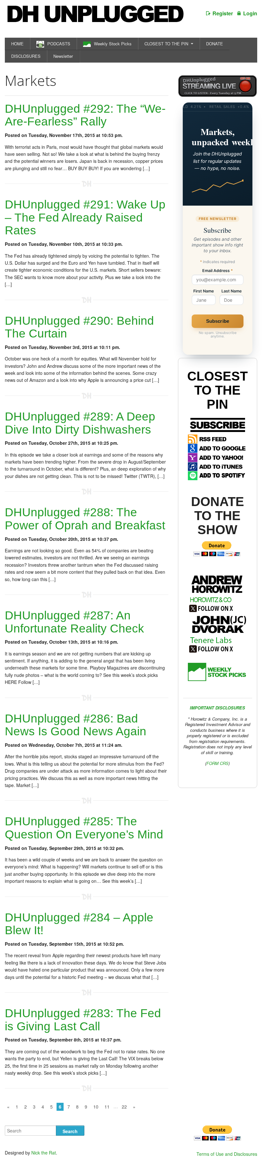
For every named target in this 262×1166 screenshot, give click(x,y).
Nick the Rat (43, 1152)
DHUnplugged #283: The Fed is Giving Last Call (83, 1020)
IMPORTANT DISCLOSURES (217, 708)
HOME (17, 44)
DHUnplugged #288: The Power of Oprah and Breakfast (85, 519)
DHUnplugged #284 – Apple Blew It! (79, 924)
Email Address (217, 271)
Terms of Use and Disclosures (226, 1154)
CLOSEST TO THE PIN (166, 44)
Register (222, 13)
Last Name (231, 291)
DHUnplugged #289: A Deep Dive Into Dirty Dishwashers (80, 423)
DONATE (214, 44)
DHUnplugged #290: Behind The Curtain (79, 327)
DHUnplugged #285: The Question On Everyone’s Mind (84, 828)
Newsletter (63, 56)
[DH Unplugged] (95, 17)
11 (107, 1106)
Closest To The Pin (217, 390)
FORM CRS (217, 763)
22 (124, 1106)
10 (95, 1106)
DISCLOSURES (26, 56)
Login (250, 13)
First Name (203, 291)
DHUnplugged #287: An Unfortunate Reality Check (74, 622)
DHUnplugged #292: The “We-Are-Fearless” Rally (85, 115)
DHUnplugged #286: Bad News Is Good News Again (75, 725)
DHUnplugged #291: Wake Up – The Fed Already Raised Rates (85, 217)
